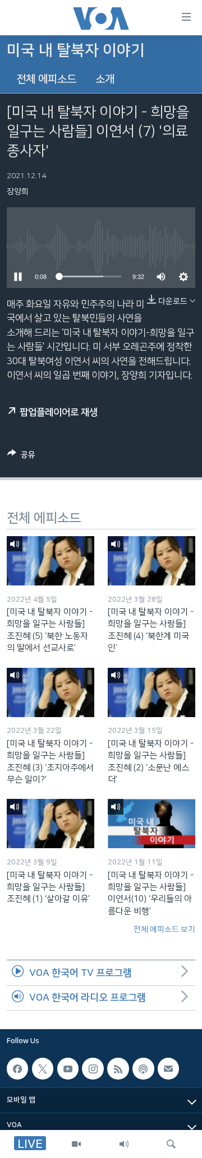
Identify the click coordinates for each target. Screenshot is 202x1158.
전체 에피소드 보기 (164, 929)
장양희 (18, 191)
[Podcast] (143, 1069)
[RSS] (117, 1069)
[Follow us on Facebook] (17, 1069)
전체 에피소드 (46, 79)
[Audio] (124, 1144)
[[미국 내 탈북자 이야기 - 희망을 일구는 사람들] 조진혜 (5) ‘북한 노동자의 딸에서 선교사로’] (50, 560)
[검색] (171, 1144)
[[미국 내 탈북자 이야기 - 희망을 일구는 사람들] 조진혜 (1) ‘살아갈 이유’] (50, 823)
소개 (104, 79)
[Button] (21, 457)
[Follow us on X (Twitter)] (42, 1069)
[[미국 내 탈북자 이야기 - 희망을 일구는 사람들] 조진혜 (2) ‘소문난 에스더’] (151, 692)
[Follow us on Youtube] (68, 1069)
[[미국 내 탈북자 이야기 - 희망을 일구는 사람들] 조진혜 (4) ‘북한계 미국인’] (151, 560)
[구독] (168, 1069)
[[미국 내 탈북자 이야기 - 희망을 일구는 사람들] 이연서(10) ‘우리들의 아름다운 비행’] (151, 823)
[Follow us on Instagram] (92, 1069)
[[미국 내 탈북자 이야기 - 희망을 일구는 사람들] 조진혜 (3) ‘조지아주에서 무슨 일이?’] (50, 692)
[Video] (76, 1144)
